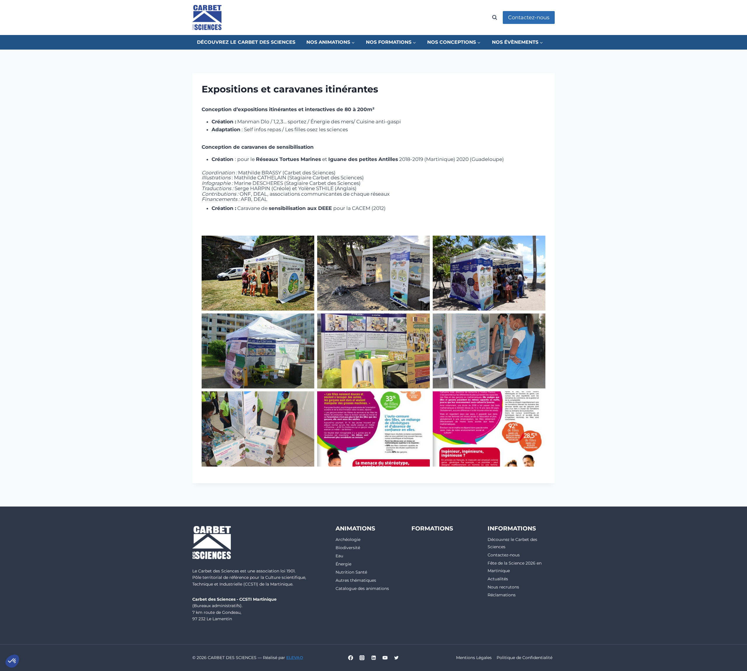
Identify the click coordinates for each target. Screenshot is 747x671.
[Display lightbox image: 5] (373, 350)
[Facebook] (351, 658)
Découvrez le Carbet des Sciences (246, 42)
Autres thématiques (356, 580)
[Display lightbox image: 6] (489, 350)
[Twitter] (396, 658)
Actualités (498, 578)
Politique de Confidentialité (524, 657)
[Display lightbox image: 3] (489, 273)
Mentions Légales (474, 657)
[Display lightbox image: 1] (258, 273)
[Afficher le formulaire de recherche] (494, 17)
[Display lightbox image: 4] (258, 350)
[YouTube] (385, 658)
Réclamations (502, 595)
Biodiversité (348, 547)
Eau (339, 555)
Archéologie (348, 539)
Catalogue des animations (362, 588)
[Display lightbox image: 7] (258, 428)
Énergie (343, 564)
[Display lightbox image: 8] (373, 428)
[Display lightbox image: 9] (489, 428)
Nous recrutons (503, 587)
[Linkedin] (373, 658)
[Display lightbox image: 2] (373, 273)
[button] (12, 661)
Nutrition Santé (351, 572)
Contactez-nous (528, 17)
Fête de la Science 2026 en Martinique (515, 566)
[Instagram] (362, 658)
